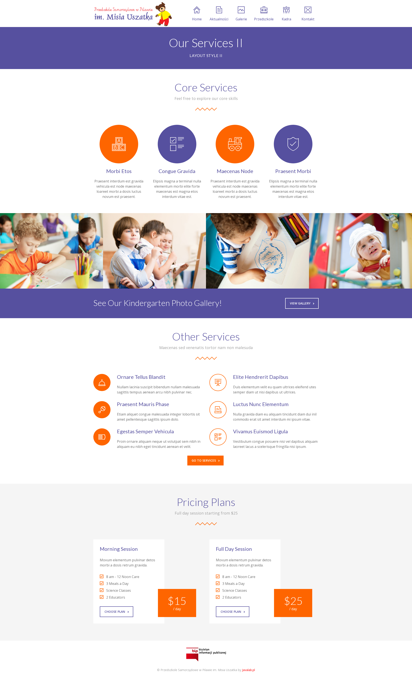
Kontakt (307, 19)
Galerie (241, 19)
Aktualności (219, 19)
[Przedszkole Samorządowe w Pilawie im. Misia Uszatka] (132, 13)
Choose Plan (115, 612)
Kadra (286, 19)
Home (197, 19)
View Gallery (300, 303)
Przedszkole (264, 19)
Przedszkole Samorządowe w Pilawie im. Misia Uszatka (199, 670)
